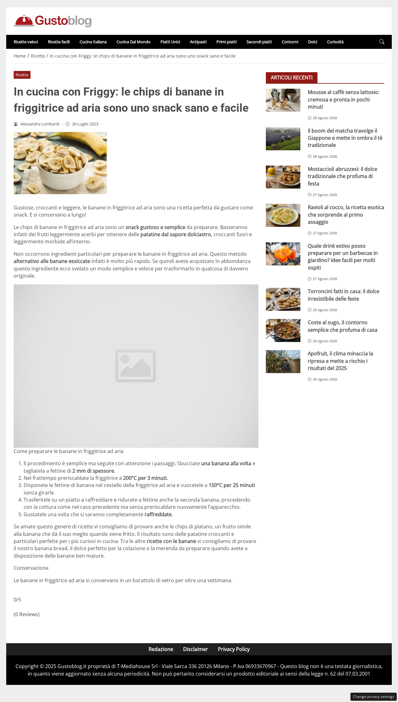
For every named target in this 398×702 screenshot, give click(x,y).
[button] (381, 41)
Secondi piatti (259, 41)
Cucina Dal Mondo (133, 41)
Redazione (161, 649)
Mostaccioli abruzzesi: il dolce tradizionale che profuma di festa (342, 176)
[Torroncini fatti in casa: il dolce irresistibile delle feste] (283, 299)
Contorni (290, 41)
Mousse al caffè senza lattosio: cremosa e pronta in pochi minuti (343, 99)
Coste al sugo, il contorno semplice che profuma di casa (342, 326)
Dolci (312, 41)
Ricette (22, 74)
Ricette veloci (26, 41)
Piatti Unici (170, 41)
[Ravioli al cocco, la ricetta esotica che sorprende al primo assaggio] (283, 215)
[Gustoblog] (52, 20)
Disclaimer (195, 649)
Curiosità (335, 41)
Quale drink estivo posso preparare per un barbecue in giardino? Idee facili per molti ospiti (343, 256)
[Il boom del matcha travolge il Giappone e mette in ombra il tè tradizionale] (283, 138)
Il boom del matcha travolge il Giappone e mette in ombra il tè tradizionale (345, 137)
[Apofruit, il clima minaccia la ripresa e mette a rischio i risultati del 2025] (283, 361)
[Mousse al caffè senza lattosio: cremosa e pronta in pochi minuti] (283, 100)
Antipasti (198, 41)
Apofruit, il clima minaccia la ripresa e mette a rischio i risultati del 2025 (340, 361)
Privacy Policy (234, 649)
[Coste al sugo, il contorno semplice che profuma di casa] (283, 330)
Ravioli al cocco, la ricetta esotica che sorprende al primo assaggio (346, 214)
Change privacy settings (373, 696)
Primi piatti (226, 41)
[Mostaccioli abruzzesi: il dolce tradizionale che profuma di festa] (283, 176)
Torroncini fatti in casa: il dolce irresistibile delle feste (343, 295)
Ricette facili (59, 41)
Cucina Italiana (93, 41)
